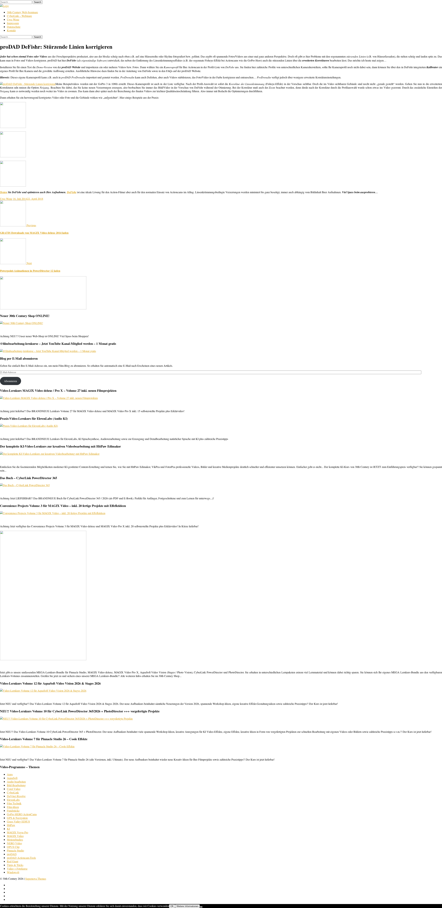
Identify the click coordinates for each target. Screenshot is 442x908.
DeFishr (71, 192)
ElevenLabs (13, 799)
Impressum (13, 23)
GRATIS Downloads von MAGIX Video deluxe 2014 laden (34, 233)
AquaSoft (12, 778)
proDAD (12, 854)
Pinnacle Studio (15, 850)
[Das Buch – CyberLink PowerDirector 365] (25, 485)
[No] (201, 906)
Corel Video (13, 789)
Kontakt (11, 30)
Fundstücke (13, 810)
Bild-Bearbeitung (16, 785)
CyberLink (13, 792)
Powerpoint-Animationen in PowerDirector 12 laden (30, 271)
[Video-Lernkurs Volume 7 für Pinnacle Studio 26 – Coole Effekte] (37, 746)
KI (8, 828)
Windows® (13, 872)
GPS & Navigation (17, 818)
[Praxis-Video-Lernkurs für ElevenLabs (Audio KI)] (29, 425)
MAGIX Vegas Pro (17, 832)
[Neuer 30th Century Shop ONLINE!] (21, 323)
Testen (3, 192)
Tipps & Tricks (15, 865)
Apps (10, 774)
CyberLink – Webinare (19, 16)
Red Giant (12, 861)
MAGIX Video (15, 836)
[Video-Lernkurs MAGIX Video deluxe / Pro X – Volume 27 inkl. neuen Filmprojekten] (49, 398)
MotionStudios (15, 839)
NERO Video (14, 843)
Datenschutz (13, 26)
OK (172, 906)
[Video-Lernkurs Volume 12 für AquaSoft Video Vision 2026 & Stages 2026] (43, 690)
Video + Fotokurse (17, 868)
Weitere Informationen (187, 906)
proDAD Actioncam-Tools (21, 857)
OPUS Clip (13, 847)
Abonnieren (10, 381)
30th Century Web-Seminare (22, 12)
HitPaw (11, 825)
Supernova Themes (35, 878)
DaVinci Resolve (16, 796)
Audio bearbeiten (16, 781)
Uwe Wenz (13, 19)
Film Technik (14, 803)
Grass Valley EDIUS (18, 821)
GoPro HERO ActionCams (22, 814)
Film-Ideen (13, 807)
